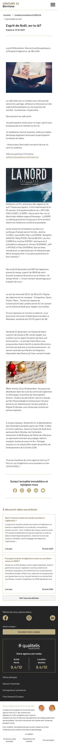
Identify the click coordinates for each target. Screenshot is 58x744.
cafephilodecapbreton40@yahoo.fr (22, 157)
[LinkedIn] (36, 490)
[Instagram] (22, 490)
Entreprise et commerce (14, 690)
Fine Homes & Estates (13, 696)
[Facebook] (15, 490)
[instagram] (29, 618)
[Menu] (53, 4)
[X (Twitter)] (29, 490)
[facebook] (5, 618)
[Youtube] (43, 490)
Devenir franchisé (11, 683)
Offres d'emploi (10, 677)
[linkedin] (52, 618)
